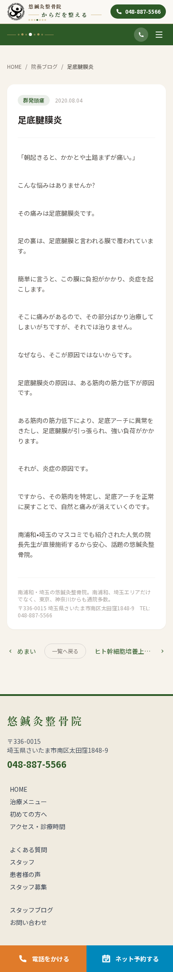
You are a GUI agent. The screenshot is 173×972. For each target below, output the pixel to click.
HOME (14, 66)
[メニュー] (159, 35)
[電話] (141, 35)
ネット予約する (137, 958)
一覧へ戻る (65, 651)
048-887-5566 (143, 11)
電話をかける (50, 958)
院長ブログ (44, 66)
